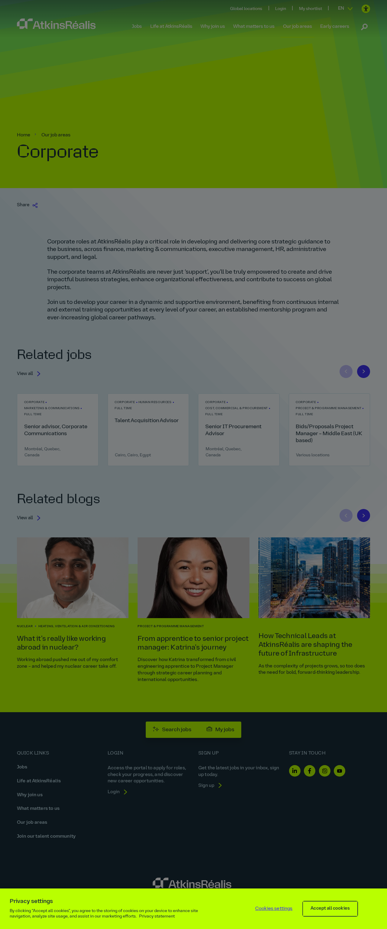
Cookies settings (274, 908)
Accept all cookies (330, 908)
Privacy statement (157, 916)
